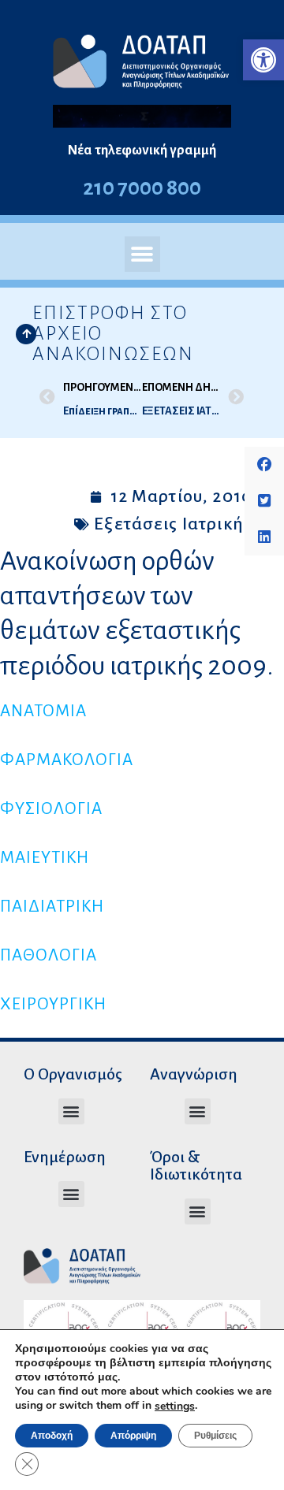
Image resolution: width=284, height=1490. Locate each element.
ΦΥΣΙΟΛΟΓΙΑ (51, 809)
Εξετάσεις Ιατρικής (173, 524)
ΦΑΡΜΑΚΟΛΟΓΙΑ (66, 760)
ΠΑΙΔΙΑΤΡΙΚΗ (52, 906)
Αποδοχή (52, 1435)
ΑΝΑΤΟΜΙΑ (43, 711)
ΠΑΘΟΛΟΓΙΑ (48, 955)
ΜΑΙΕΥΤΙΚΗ (44, 858)
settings (175, 1406)
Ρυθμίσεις (215, 1435)
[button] (263, 59)
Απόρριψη (133, 1435)
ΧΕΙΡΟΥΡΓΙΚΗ (53, 1004)
